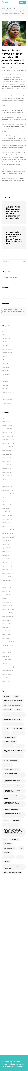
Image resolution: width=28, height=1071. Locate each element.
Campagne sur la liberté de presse (13, 700)
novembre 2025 (7, 443)
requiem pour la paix (9, 848)
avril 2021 (6, 631)
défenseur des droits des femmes (12, 724)
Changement (7, 709)
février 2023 (6, 562)
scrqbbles (6, 852)
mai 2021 (5, 627)
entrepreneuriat (18, 728)
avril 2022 (6, 598)
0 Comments (22, 70)
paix (5, 839)
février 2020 (6, 663)
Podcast (5, 381)
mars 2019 (6, 681)
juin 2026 (6, 418)
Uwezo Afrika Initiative (9, 70)
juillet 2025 (6, 458)
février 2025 (6, 476)
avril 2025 (6, 468)
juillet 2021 (6, 620)
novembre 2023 (7, 530)
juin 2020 (6, 652)
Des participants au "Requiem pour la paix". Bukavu (13, 714)
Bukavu (16, 696)
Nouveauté (6, 374)
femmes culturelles (9, 737)
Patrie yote (15, 839)
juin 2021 (5, 624)
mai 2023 (6, 551)
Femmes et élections (9, 741)
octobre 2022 (7, 577)
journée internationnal (10, 760)
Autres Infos (6, 338)
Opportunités (7, 378)
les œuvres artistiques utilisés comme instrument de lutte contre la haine (13, 815)
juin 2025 (6, 461)
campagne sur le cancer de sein (12, 705)
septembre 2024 (8, 494)
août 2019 (6, 674)
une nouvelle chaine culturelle (12, 872)
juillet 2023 (6, 544)
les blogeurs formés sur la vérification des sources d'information (11, 775)
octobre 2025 (7, 447)
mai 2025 (6, 465)
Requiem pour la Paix (9, 392)
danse (18, 709)
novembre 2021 (7, 609)
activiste (6, 696)
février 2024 (6, 519)
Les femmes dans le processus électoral (12, 781)
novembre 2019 (7, 667)
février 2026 (6, 432)
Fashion (6, 733)
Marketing (6, 367)
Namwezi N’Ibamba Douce (10, 825)
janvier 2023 (6, 566)
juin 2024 (6, 504)
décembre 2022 (7, 569)
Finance (5, 360)
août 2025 (6, 454)
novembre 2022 (7, 573)
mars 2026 (6, 429)
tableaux (6, 861)
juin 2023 (5, 548)
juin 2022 (5, 591)
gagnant (19, 746)
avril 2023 (6, 555)
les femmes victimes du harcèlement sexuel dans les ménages (11, 804)
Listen (5, 820)
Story (19, 857)
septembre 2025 (8, 450)
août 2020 (6, 649)
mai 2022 (6, 595)
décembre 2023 (7, 526)
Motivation (6, 371)
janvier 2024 (6, 522)
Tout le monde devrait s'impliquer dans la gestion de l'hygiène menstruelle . (13, 867)
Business (5, 342)
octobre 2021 (7, 613)
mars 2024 (6, 515)
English (6, 728)
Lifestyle (5, 363)
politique (5, 385)
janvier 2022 (6, 605)
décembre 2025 (8, 439)
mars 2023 (6, 559)
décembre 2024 (8, 483)
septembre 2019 (8, 670)
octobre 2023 (7, 533)
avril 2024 (6, 512)
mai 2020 (6, 656)
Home (3, 8)
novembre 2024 (8, 486)
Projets (5, 389)
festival (5, 356)
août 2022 (6, 584)
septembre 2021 (8, 616)
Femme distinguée (18, 733)
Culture (5, 345)
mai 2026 (6, 421)
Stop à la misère (8, 857)
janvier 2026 (6, 436)
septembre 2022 (8, 580)
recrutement (7, 843)
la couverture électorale (11, 769)
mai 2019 (5, 678)
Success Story (11, 8)
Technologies (7, 403)
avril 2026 (6, 425)
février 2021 (6, 638)
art (4, 334)
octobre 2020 (7, 645)
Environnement (7, 352)
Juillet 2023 (7, 765)
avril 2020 (6, 660)
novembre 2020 (8, 642)
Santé (5, 396)
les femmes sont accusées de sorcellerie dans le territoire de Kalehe (13, 797)
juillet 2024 (6, 501)
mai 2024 (6, 508)
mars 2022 (6, 602)
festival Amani (8, 746)
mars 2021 (6, 634)
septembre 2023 (8, 537)
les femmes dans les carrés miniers (13, 786)
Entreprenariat (7, 349)
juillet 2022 (6, 587)
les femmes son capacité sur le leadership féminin (12, 791)
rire (21, 848)
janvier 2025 (6, 479)
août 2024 (6, 497)
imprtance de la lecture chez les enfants (13, 751)
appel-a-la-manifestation (10, 331)
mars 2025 (6, 472)
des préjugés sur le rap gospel (12, 719)
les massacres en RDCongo (11, 809)
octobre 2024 (7, 490)
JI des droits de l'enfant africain (12, 756)
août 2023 (6, 541)
